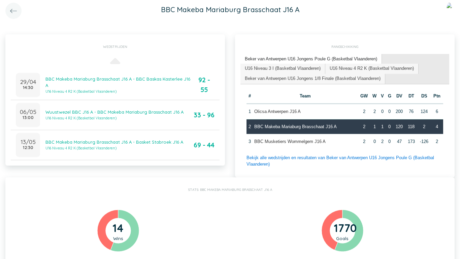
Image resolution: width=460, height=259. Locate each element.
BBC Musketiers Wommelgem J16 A (290, 141)
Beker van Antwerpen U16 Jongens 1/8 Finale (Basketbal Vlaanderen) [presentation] (313, 78)
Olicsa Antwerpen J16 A (277, 111)
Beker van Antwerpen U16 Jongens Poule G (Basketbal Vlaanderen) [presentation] (311, 58)
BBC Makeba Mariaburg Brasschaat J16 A (295, 126)
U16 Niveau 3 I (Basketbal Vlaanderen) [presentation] (283, 68)
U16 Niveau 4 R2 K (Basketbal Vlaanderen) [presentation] (372, 68)
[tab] (311, 59)
